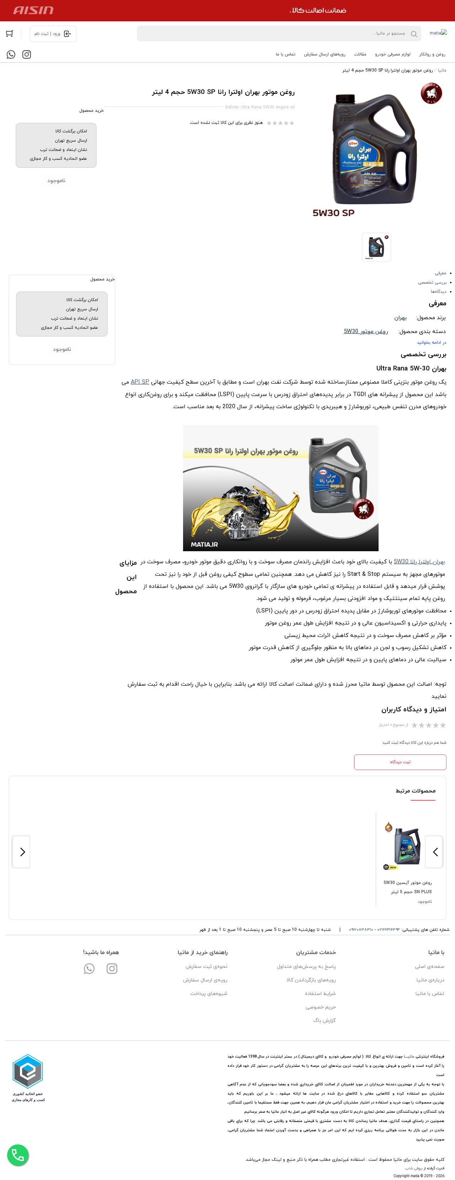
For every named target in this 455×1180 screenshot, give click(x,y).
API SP (140, 382)
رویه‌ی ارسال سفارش (205, 980)
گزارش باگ (325, 1020)
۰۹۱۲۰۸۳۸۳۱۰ (361, 930)
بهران (400, 318)
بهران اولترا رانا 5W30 (419, 562)
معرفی (440, 273)
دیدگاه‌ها (438, 292)
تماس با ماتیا (430, 993)
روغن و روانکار (432, 54)
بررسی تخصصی (432, 282)
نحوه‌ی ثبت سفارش (207, 966)
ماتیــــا (409, 1056)
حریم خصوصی (321, 1007)
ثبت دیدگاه (400, 762)
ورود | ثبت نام (47, 34)
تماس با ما (285, 54)
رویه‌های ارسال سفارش (325, 54)
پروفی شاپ (414, 1168)
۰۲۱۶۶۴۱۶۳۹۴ (388, 930)
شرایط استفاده (320, 993)
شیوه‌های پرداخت (209, 993)
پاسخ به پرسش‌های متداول (306, 966)
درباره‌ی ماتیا (430, 980)
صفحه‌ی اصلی (429, 966)
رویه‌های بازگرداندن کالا (311, 980)
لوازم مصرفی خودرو (393, 54)
